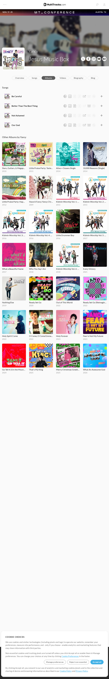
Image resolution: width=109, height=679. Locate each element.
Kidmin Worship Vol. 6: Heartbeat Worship (68, 269)
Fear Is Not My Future (93, 336)
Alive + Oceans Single (66, 168)
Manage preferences (55, 662)
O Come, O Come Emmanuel (41, 336)
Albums (48, 78)
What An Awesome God (94, 369)
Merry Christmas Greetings (68, 369)
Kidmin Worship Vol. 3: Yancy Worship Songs (14, 235)
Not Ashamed (18, 115)
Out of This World (64, 302)
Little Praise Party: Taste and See (41, 168)
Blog (93, 78)
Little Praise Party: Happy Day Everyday (14, 201)
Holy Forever (62, 336)
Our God (16, 125)
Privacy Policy (82, 671)
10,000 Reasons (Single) (94, 168)
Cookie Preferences (70, 656)
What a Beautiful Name (12, 269)
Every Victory (89, 269)
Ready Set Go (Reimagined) (95, 302)
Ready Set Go (35, 302)
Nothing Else (8, 302)
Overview (19, 78)
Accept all (97, 662)
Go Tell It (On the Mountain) (14, 369)
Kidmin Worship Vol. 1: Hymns (68, 201)
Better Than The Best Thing (24, 106)
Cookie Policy (66, 671)
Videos (63, 78)
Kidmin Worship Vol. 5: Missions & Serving (95, 235)
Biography (78, 78)
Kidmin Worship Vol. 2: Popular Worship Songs (95, 201)
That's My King (36, 369)
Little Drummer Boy (65, 235)
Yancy (33, 51)
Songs (34, 78)
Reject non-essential (78, 662)
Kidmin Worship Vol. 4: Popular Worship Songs (41, 235)
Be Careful (17, 96)
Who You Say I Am (37, 269)
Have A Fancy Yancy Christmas (41, 201)
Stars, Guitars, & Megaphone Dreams (14, 168)
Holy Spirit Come (10, 336)
